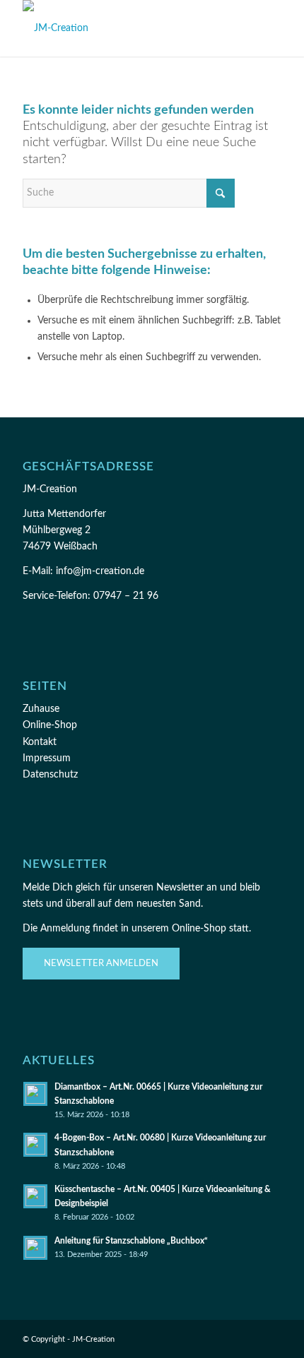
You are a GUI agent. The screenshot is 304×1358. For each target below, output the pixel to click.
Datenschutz (50, 775)
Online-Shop (50, 725)
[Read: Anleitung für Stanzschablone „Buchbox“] (35, 1248)
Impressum (47, 758)
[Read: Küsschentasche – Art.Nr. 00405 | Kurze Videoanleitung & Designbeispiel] (35, 1196)
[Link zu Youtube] (270, 1338)
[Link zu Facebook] (207, 1338)
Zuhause (41, 709)
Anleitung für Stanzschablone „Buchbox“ (131, 1241)
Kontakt (40, 742)
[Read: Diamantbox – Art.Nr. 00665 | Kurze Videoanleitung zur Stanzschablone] (35, 1094)
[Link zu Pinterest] (249, 1338)
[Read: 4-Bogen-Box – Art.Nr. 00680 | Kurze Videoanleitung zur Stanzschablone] (35, 1144)
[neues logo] (126, 28)
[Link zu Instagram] (228, 1338)
